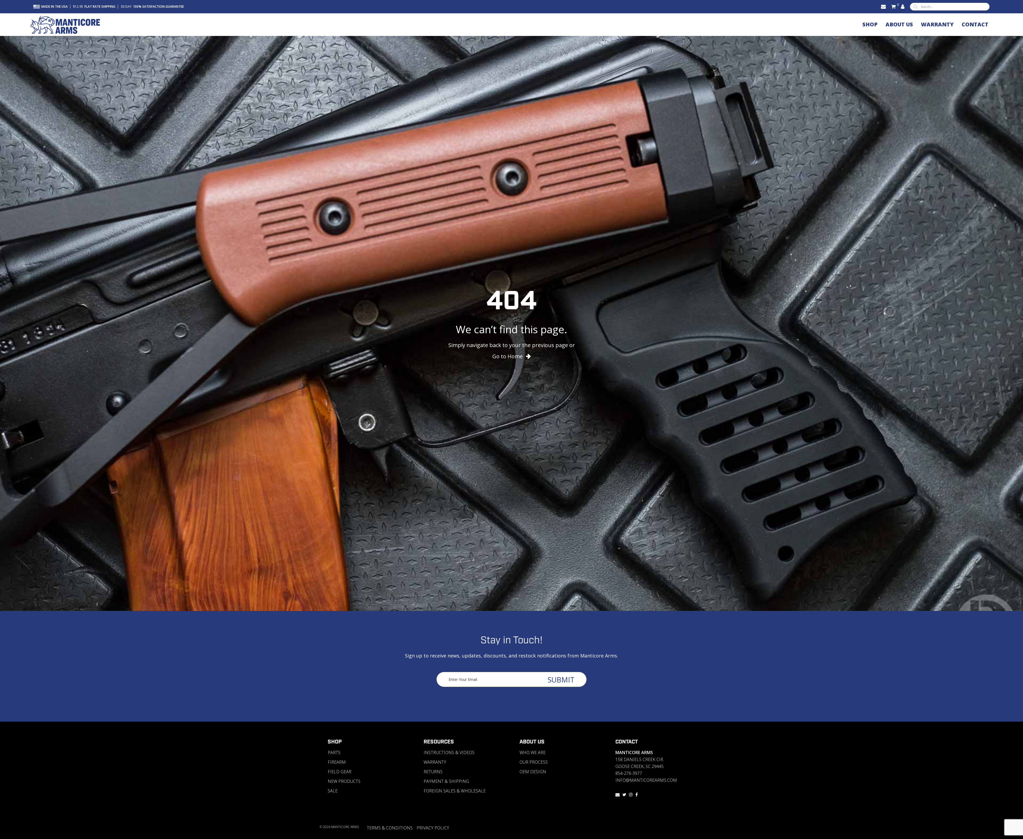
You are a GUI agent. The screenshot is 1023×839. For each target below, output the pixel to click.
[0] (893, 6)
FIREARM (337, 762)
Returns (433, 772)
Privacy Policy (433, 828)
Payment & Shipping (446, 781)
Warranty (435, 762)
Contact (626, 741)
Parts (334, 752)
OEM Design (532, 772)
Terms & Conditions (390, 828)
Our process (533, 762)
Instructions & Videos (449, 752)
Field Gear (339, 772)
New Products (344, 781)
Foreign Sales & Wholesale (455, 791)
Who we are (532, 752)
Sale (333, 791)
